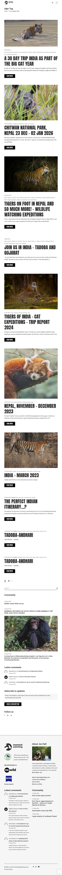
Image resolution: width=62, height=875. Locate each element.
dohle (27, 531)
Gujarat (29, 241)
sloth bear (47, 52)
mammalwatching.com (21, 867)
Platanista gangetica (11, 199)
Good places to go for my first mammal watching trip (33, 682)
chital (24, 531)
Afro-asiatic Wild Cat (8, 52)
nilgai (34, 531)
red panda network (27, 402)
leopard (34, 52)
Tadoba (17, 243)
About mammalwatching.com (41, 777)
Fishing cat (14, 197)
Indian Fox (33, 241)
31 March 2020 (7, 497)
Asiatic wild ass (7, 241)
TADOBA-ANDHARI (18, 535)
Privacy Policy (8, 869)
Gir (26, 241)
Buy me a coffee (37, 784)
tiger (5, 54)
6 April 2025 (6, 239)
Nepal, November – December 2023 (30, 409)
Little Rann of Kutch (49, 241)
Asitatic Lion (14, 241)
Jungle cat (30, 52)
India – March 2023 (21, 475)
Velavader (24, 243)
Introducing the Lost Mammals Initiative (30, 671)
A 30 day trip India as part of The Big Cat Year (31, 61)
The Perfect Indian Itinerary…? (20, 504)
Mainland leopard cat (50, 197)
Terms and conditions (38, 780)
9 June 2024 (7, 312)
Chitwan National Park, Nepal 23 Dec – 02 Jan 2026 (28, 130)
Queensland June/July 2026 (42, 810)
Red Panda (19, 402)
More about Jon (37, 772)
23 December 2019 (8, 531)
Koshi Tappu (38, 197)
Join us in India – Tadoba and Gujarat (30, 250)
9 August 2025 (7, 195)
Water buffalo (34, 199)
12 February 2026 (8, 123)
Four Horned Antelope (21, 471)
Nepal (26, 123)
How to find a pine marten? (28, 677)
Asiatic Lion (16, 52)
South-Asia (26, 497)
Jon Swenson (13, 839)
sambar (37, 531)
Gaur (18, 197)
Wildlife (33, 497)
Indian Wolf (24, 52)
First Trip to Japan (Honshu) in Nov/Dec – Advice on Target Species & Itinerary (42, 803)
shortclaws (12, 682)
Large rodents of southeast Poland (44, 816)
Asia (13, 402)
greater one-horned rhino (18, 123)
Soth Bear (6, 243)
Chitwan (9, 197)
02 (9, 581)
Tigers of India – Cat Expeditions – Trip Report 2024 (27, 322)
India (21, 52)
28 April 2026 (7, 50)
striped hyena (53, 52)
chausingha (19, 531)
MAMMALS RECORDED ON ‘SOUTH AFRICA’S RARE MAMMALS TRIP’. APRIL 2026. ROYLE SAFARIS (29, 612)
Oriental (13, 497)
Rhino (22, 497)
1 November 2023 (8, 471)
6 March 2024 (7, 402)
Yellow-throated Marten (12, 54)
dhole (24, 241)
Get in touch (36, 782)
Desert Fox (20, 241)
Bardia (5, 197)
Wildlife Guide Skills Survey (14, 603)
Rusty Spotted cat (41, 52)
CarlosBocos (12, 671)
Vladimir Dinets (13, 677)
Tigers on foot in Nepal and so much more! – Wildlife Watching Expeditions (29, 209)
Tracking (32, 123)
